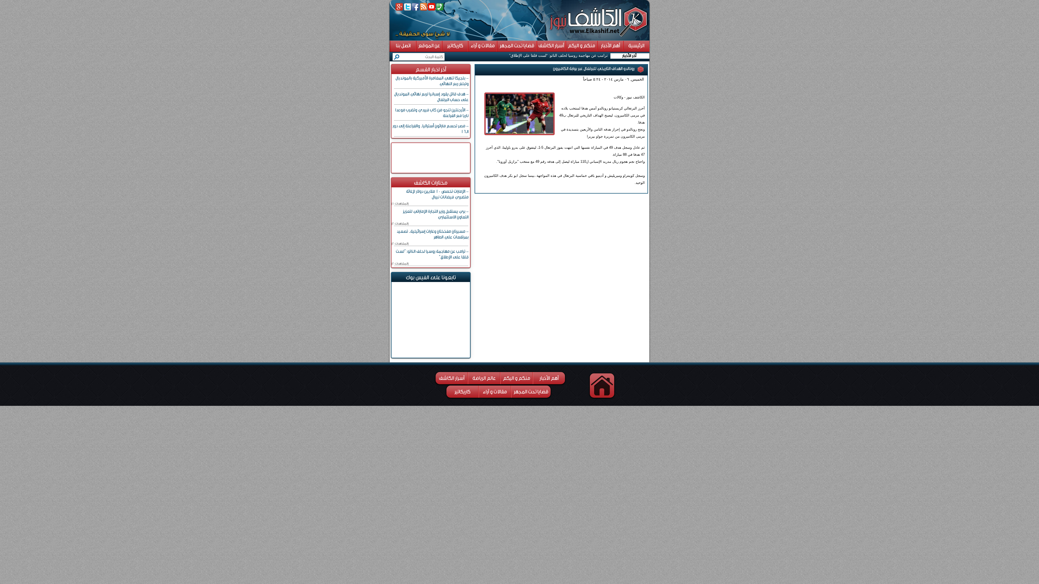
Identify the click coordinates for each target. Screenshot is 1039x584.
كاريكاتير (463, 392)
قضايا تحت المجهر (531, 392)
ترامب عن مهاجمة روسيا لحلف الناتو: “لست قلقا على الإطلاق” (558, 55)
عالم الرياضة (484, 378)
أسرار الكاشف (452, 378)
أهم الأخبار (549, 378)
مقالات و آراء (495, 392)
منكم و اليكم (516, 378)
